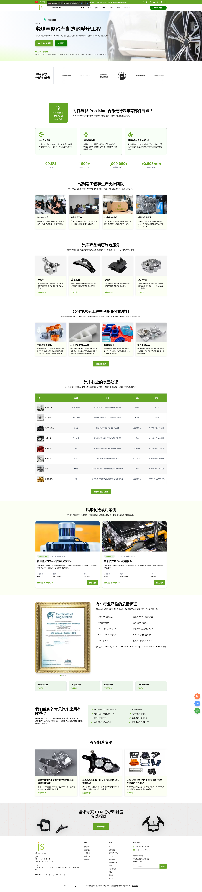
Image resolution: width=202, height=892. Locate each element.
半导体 (111, 875)
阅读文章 (41, 793)
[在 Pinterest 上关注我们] (162, 2)
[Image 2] (61, 675)
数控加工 (87, 847)
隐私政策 (135, 886)
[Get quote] (197, 696)
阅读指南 (130, 793)
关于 (111, 8)
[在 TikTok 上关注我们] (143, 2)
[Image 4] (65, 675)
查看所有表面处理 (101, 491)
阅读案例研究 (86, 793)
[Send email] (197, 703)
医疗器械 (112, 850)
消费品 (111, 878)
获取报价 (92, 582)
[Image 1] (60, 675)
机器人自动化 (113, 862)
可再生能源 (112, 869)
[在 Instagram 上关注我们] (150, 2)
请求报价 (61, 43)
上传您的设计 (46, 43)
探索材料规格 (101, 364)
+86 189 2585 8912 (142, 847)
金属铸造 (87, 853)
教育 (110, 866)
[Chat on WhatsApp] (197, 711)
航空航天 (112, 856)
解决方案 (87, 856)
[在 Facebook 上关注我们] (166, 2)
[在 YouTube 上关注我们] (154, 2)
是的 (82, 3)
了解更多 (41, 292)
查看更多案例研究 (44, 582)
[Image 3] (63, 675)
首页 (82, 8)
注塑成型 (87, 850)
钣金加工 (87, 859)
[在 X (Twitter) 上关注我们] (158, 2)
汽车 (110, 847)
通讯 (110, 872)
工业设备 (112, 859)
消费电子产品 (113, 853)
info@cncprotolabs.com (119, 2)
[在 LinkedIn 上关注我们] (147, 2)
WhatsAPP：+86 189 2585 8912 (99, 2)
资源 (118, 8)
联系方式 (127, 8)
